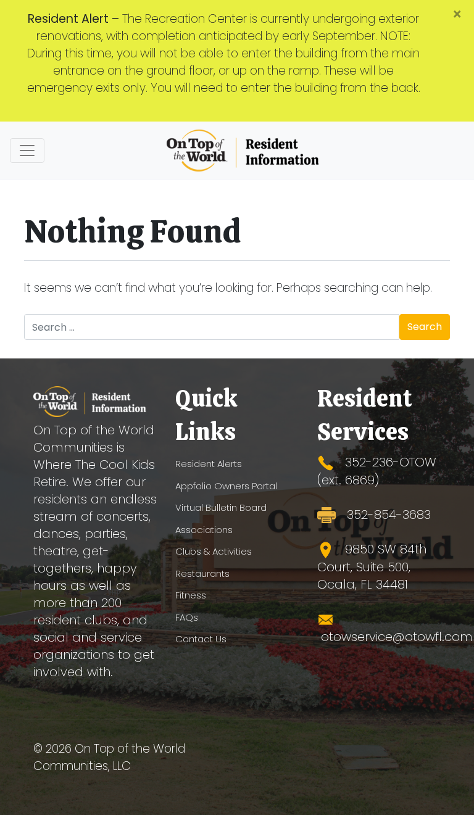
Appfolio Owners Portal (226, 485)
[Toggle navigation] (27, 150)
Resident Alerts (208, 463)
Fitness (190, 595)
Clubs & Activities (213, 551)
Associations (204, 529)
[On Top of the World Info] (244, 150)
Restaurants (202, 573)
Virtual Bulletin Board (221, 507)
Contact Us (201, 638)
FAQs (186, 617)
